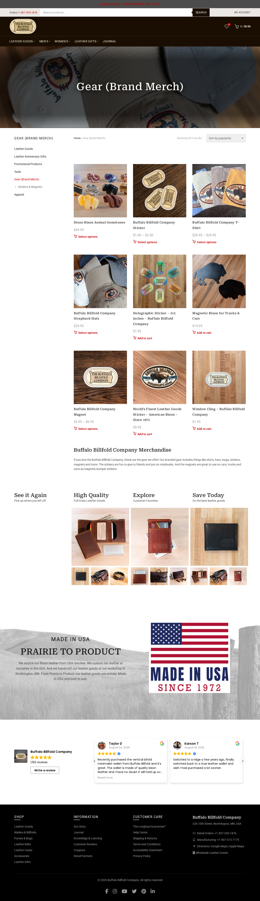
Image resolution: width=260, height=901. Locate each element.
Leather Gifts (85, 41)
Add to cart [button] (145, 338)
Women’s (61, 41)
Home (77, 138)
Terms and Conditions (146, 844)
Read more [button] (105, 777)
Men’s (43, 41)
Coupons (79, 850)
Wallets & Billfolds (25, 832)
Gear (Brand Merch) (26, 179)
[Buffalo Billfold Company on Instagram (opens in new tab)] (115, 891)
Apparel (19, 194)
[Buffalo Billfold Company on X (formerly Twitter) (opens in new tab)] (134, 891)
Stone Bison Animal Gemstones (99, 222)
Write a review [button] (44, 770)
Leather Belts (22, 844)
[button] (242, 761)
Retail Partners (83, 856)
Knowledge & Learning (88, 838)
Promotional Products (28, 164)
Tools (17, 171)
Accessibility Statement (147, 850)
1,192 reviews (39, 762)
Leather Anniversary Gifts (30, 156)
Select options (88, 236)
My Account (242, 12)
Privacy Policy (142, 856)
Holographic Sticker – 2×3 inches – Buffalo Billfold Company (154, 318)
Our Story (80, 826)
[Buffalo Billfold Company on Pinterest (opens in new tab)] (143, 891)
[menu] (242, 12)
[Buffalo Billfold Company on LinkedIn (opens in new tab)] (152, 891)
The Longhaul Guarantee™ (149, 826)
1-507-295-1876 (27, 12)
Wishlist (229, 24)
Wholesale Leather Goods (212, 852)
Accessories (21, 856)
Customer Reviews (85, 844)
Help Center (140, 832)
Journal (109, 41)
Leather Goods (21, 41)
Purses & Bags (23, 838)
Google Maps (219, 846)
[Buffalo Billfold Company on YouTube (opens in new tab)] (124, 891)
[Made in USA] (189, 657)
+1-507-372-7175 (228, 839)
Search (201, 12)
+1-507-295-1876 (225, 833)
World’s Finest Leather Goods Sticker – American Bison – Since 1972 (157, 414)
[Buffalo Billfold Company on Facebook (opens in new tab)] (106, 891)
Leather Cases (23, 850)
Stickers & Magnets (30, 186)
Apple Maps (236, 846)
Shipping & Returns (145, 838)
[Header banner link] (130, 4)
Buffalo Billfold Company (123, 880)
